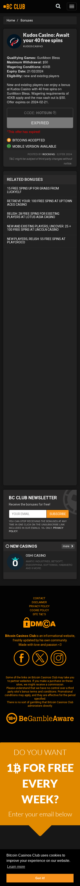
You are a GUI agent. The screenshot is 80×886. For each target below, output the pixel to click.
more (66, 546)
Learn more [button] (16, 866)
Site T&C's (39, 614)
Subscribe (58, 514)
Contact (39, 598)
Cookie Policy (39, 610)
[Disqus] (40, 310)
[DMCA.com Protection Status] (39, 622)
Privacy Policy (39, 606)
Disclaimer (39, 602)
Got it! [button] (40, 878)
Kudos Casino (33, 46)
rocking (48, 154)
